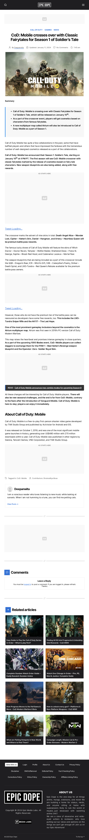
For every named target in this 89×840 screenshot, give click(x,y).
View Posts (12, 504)
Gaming (48, 30)
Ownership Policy (49, 777)
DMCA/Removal (30, 771)
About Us (46, 765)
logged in (27, 584)
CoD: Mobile (22, 478)
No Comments (62, 47)
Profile (34, 765)
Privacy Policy (74, 765)
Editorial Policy (47, 771)
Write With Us (11, 765)
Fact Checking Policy (67, 771)
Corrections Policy (15, 777)
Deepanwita (19, 47)
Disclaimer (15, 771)
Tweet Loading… (13, 228)
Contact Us (59, 765)
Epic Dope (13, 837)
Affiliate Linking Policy (69, 777)
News (56, 30)
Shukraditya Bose (50, 478)
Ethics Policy (32, 777)
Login (25, 765)
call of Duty (36, 30)
